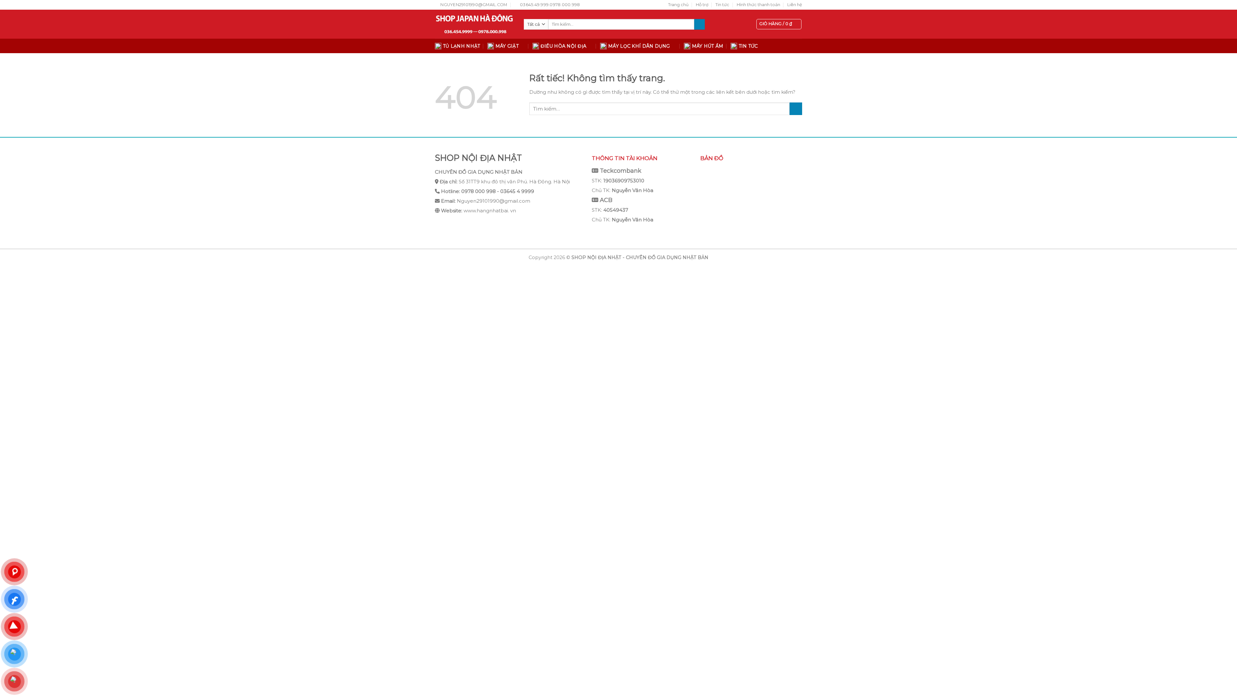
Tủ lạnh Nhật (461, 46)
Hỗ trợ (702, 4)
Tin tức (722, 4)
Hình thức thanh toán (758, 4)
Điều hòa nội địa (563, 46)
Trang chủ (678, 4)
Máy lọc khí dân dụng (639, 46)
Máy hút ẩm (708, 46)
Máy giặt (507, 46)
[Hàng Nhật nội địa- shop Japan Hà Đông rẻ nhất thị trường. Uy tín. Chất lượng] (474, 24)
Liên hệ (794, 4)
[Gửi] (699, 24)
